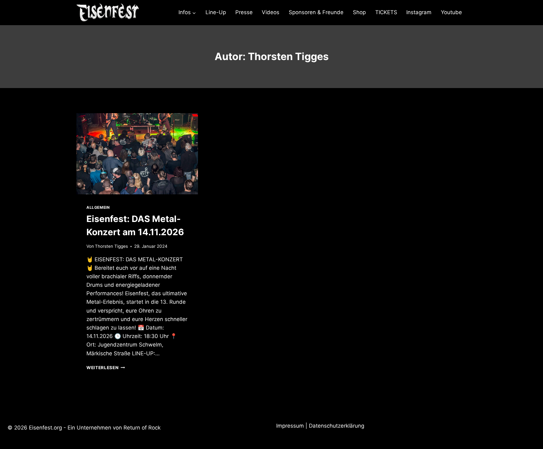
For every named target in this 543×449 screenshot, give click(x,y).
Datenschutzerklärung (336, 426)
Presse (244, 12)
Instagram (418, 12)
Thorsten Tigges (111, 246)
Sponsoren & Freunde (316, 12)
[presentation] (137, 153)
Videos (270, 12)
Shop (359, 12)
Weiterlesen (105, 367)
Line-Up (216, 12)
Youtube (451, 12)
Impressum (290, 426)
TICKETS (386, 12)
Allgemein (98, 207)
